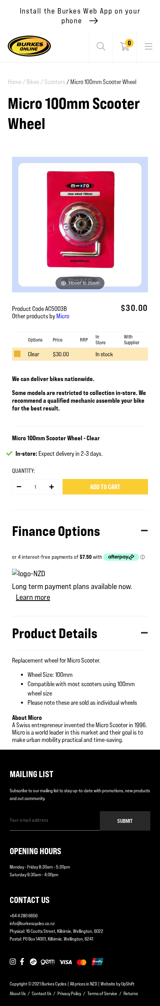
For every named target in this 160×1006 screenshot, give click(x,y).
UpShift (127, 984)
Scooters (54, 82)
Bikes (34, 82)
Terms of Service (102, 993)
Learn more (33, 597)
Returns (130, 993)
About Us (18, 993)
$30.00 (61, 354)
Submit (125, 820)
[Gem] (47, 962)
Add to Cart (105, 487)
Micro (62, 316)
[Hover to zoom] (80, 224)
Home (16, 82)
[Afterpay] (33, 962)
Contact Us (41, 993)
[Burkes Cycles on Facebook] (23, 962)
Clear (33, 354)
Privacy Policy (69, 993)
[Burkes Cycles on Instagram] (13, 962)
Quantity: (23, 470)
